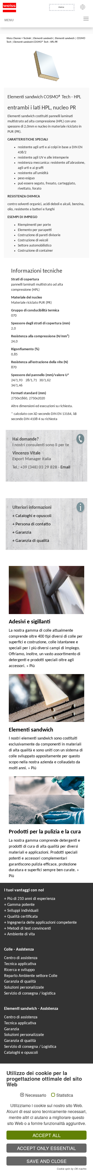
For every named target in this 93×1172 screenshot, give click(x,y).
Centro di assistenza (20, 958)
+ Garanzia (21, 532)
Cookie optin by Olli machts (72, 1168)
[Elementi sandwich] (46, 698)
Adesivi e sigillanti (29, 622)
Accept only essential (46, 1148)
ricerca (61, 7)
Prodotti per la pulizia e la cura (45, 832)
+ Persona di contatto (31, 524)
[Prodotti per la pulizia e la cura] (46, 800)
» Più (30, 666)
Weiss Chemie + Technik (18, 38)
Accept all (47, 1135)
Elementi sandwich (43, 38)
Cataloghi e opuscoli (21, 1053)
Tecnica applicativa (20, 964)
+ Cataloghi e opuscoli (31, 516)
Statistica (64, 1095)
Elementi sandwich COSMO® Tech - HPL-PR (35, 42)
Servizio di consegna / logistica (30, 993)
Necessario (35, 1095)
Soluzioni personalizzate (24, 988)
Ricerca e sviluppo (19, 970)
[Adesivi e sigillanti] (46, 590)
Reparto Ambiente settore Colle (30, 976)
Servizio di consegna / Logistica (30, 1047)
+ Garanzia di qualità (30, 541)
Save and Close (47, 1161)
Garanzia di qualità (20, 982)
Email (65, 467)
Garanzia (11, 1029)
